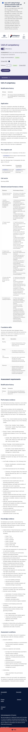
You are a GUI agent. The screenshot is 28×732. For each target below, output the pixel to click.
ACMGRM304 (19, 169)
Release (3, 65)
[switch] (3, 49)
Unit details (6, 78)
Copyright (18, 692)
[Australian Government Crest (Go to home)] (5, 36)
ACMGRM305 (6, 155)
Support (19, 699)
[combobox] (9, 65)
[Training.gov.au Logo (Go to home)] (14, 36)
